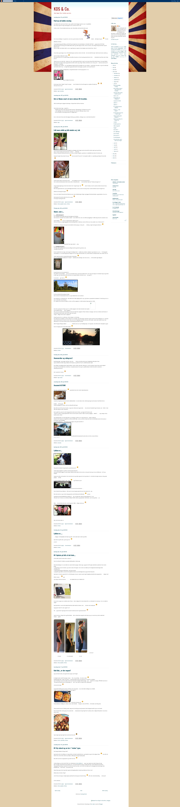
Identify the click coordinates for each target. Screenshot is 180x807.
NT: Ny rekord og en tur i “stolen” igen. (67, 748)
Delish (125, 48)
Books (65, 204)
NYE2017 (121, 54)
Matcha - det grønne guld (117, 199)
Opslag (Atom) (84, 794)
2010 (114, 158)
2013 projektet (60, 204)
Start (81, 790)
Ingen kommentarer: (69, 89)
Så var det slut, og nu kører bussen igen (118, 140)
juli (114, 83)
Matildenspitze (115, 198)
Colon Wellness (79, 763)
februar (115, 151)
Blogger (101, 804)
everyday (62, 91)
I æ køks (115, 122)
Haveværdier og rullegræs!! (63, 358)
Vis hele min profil (114, 39)
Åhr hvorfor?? (116, 135)
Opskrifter (62, 740)
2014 (114, 69)
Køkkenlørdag (115, 52)
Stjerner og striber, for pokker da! (118, 120)
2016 (114, 65)
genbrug (124, 49)
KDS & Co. (61, 9)
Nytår (125, 54)
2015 (114, 67)
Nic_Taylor (93, 804)
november (116, 75)
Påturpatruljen (118, 55)
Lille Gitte (114, 189)
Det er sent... (115, 218)
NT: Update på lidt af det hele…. (65, 555)
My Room (121, 52)
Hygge (122, 51)
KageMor (114, 215)
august (115, 81)
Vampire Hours (116, 185)
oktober (115, 77)
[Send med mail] (76, 89)
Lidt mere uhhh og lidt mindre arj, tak (67, 130)
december (120, 48)
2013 (114, 71)
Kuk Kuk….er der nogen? (62, 670)
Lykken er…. (58, 450)
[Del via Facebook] (80, 89)
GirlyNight (113, 51)
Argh (58, 91)
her (58, 278)
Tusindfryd (115, 193)
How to (119, 51)
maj (115, 145)
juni (114, 143)
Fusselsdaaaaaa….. (117, 137)
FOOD (59, 740)
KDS (119, 26)
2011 (114, 155)
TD (125, 56)
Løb (118, 52)
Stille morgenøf (117, 126)
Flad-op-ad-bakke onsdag (62, 20)
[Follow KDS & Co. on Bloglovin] (117, 18)
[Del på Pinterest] (81, 89)
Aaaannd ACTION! (60, 385)
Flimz (116, 49)
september (116, 79)
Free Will (114, 187)
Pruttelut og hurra (117, 124)
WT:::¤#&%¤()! (117, 131)
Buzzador (116, 48)
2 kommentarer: (68, 348)
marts (115, 149)
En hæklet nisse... (116, 208)
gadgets (122, 49)
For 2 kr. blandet (116, 207)
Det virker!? (116, 129)
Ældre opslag (105, 790)
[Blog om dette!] (77, 89)
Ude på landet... (116, 217)
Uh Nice (68, 204)
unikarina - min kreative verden (119, 182)
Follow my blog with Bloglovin (118, 116)
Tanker (117, 56)
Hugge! (115, 127)
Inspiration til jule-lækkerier (118, 212)
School (122, 55)
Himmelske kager (116, 211)
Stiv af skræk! (116, 133)
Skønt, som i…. (59, 211)
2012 (114, 153)
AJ (87, 45)
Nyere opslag (57, 790)
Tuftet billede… (116, 183)
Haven (61, 377)
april (115, 147)
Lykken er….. (58, 533)
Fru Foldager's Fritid (117, 202)
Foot (60, 62)
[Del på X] (78, 89)
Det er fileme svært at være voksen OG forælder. (70, 99)
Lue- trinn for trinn (116, 190)
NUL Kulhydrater (114, 54)
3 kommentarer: (68, 375)
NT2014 (125, 52)
